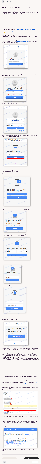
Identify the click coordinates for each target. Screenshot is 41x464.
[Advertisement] (20, 21)
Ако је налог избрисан (10, 31)
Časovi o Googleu (7, 4)
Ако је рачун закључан (11, 32)
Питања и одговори (10, 33)
